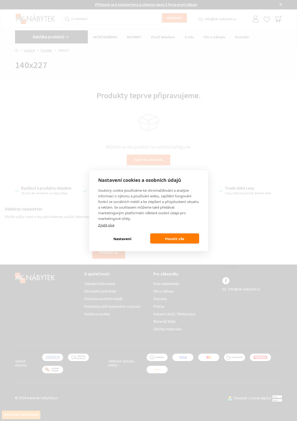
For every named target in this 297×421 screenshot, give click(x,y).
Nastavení (122, 238)
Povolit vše (174, 238)
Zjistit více (106, 225)
